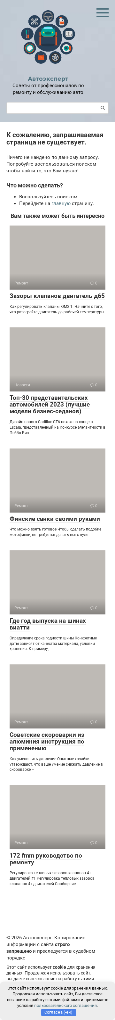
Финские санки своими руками (55, 518)
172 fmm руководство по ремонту (46, 859)
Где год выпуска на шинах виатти (48, 624)
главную (61, 203)
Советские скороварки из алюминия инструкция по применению (47, 741)
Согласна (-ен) (58, 1012)
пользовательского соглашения (65, 1005)
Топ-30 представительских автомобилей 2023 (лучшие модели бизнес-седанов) (50, 404)
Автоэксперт (48, 78)
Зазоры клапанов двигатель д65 (57, 296)
